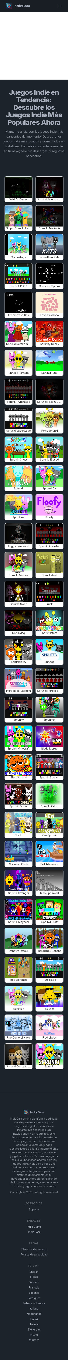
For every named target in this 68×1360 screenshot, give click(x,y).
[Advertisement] (34, 46)
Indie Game (34, 1226)
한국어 (34, 1334)
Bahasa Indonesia (34, 1303)
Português (34, 1298)
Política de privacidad (34, 1254)
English (34, 1271)
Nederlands (34, 1313)
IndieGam (34, 1232)
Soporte (34, 1209)
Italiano (34, 1308)
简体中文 (34, 1340)
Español (34, 1292)
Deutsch (34, 1282)
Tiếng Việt (34, 1329)
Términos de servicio (34, 1249)
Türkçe (34, 1324)
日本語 (34, 1277)
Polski (34, 1319)
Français (34, 1287)
